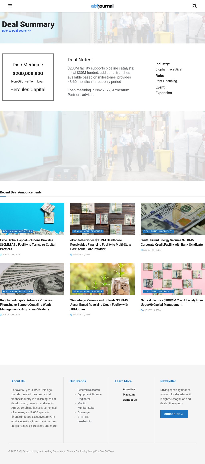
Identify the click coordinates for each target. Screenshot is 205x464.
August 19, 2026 (152, 310)
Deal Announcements (17, 231)
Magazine (129, 394)
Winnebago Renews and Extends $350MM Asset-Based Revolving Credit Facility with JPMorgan (99, 304)
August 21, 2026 (11, 254)
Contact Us (130, 399)
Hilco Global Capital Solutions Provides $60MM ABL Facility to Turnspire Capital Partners (27, 244)
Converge (83, 412)
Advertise (129, 389)
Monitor (82, 403)
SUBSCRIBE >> (174, 414)
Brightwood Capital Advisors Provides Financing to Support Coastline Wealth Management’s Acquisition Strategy (26, 304)
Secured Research (89, 390)
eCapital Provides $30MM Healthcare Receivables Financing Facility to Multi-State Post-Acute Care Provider (100, 244)
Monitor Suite (86, 407)
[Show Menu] (10, 6)
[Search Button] (195, 6)
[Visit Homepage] (102, 6)
